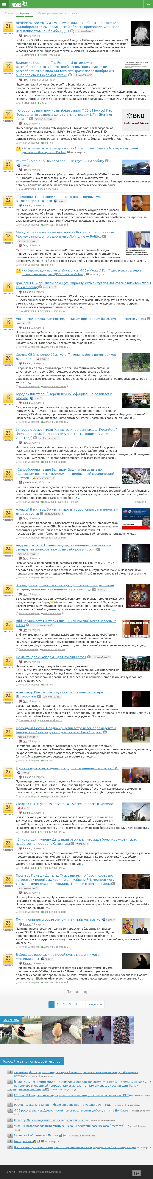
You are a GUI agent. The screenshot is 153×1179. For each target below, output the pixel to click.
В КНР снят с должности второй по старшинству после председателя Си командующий (75, 1147)
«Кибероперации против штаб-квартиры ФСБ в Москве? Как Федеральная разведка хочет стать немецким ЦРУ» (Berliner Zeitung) (64, 114)
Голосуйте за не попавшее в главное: (32, 1061)
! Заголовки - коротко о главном (60, 501)
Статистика (35, 1171)
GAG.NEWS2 (11, 1020)
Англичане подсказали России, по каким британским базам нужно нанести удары (81, 318)
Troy (25, 35)
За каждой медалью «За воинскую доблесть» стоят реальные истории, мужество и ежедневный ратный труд (65, 587)
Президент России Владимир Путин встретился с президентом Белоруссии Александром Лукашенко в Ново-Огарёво (66, 730)
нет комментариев (29, 142)
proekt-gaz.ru (43, 477)
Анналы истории (48, 54)
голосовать (8, 33)
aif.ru (43, 358)
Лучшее (9, 13)
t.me (100, 589)
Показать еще (77, 991)
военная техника (49, 189)
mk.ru (49, 287)
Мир (42, 102)
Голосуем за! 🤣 (25, 1141)
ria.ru (23, 165)
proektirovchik (30, 482)
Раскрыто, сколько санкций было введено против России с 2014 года (62, 1104)
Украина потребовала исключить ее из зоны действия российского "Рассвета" (69, 1125)
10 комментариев (28, 649)
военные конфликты (54, 461)
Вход (148, 4)
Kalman (27, 205)
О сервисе (22, 1171)
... (121, 50)
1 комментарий (27, 54)
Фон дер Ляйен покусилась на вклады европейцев (49, 1120)
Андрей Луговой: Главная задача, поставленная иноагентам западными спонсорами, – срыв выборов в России (63, 547)
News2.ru (10, 1171)
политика (48, 142)
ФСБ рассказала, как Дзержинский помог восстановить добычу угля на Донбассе (71, 1110)
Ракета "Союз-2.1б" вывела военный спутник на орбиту (60, 161)
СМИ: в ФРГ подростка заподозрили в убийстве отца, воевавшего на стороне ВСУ (71, 1095)
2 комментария (27, 102)
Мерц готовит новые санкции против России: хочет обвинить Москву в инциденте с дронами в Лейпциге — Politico (65, 234)
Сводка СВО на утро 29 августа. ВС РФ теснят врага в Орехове (65, 804)
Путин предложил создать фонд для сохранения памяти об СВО (67, 768)
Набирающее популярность (51, 13)
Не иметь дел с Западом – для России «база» (51, 657)
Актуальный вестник (54, 224)
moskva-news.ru (43, 118)
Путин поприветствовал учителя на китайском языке (58, 919)
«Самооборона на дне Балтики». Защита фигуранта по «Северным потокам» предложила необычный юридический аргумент (65, 473)
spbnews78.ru (83, 31)
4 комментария (27, 189)
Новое (74, 13)
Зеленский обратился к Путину (36, 1135)
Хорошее (24, 13)
